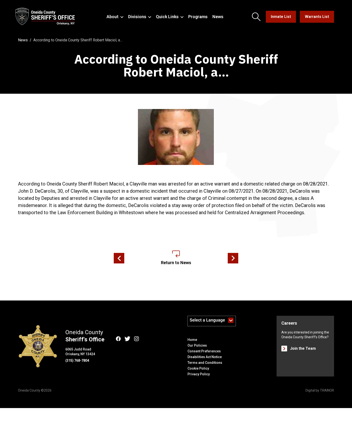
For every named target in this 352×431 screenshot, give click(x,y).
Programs (198, 16)
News (217, 16)
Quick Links (167, 16)
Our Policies (197, 345)
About (113, 16)
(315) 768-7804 (77, 360)
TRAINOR (327, 390)
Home (192, 340)
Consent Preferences (204, 351)
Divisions (137, 16)
